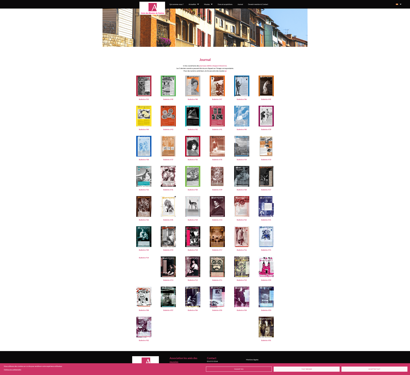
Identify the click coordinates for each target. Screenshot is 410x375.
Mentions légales (252, 360)
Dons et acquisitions (225, 4)
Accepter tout (374, 369)
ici (225, 71)
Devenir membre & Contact (258, 4)
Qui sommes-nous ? (176, 4)
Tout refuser (306, 369)
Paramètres (239, 369)
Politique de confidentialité (12, 370)
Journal (240, 4)
